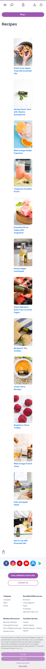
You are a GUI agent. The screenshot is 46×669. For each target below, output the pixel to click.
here (21, 648)
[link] (34, 5)
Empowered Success (10, 625)
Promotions (27, 609)
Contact (26, 622)
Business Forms (8, 631)
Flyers (25, 606)
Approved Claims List (30, 612)
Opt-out (23, 659)
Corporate (6, 600)
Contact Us (23, 583)
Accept (23, 654)
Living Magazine (28, 603)
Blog (22, 14)
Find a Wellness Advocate (23, 575)
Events (5, 606)
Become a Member (10, 622)
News (5, 603)
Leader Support (28, 625)
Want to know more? (23, 663)
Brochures (26, 600)
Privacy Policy (23, 666)
